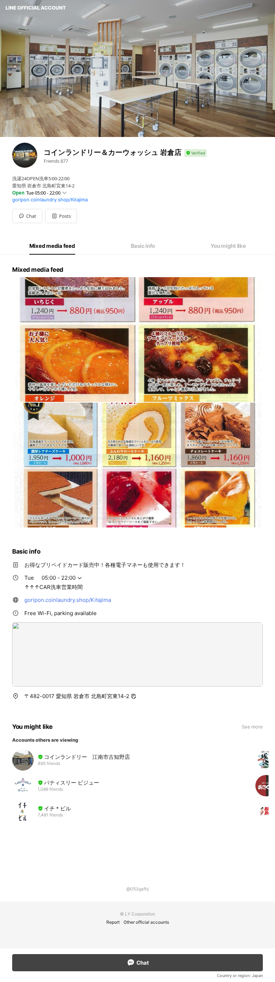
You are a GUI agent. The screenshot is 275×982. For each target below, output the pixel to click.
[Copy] (133, 696)
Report (113, 922)
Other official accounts (146, 922)
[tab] (52, 246)
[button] (61, 216)
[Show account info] (195, 153)
